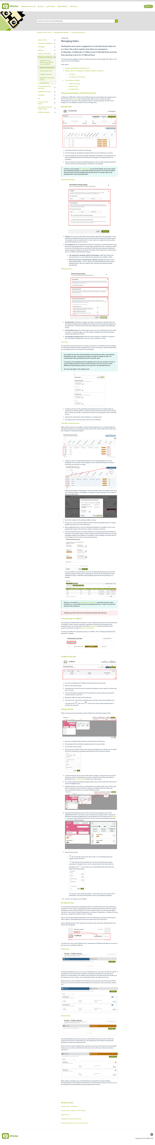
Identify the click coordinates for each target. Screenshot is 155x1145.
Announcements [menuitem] (42, 40)
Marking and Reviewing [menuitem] (44, 53)
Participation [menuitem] (41, 47)
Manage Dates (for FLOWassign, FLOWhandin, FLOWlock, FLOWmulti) (84, 71)
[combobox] (76, 21)
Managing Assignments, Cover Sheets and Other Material (74, 1123)
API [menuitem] (39, 98)
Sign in (149, 6)
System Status (50, 6)
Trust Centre (73, 6)
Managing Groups (65, 1114)
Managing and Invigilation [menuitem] (45, 57)
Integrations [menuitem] (41, 95)
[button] (55, 40)
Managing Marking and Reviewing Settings (71, 1119)
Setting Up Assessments (78, 32)
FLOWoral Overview (74, 84)
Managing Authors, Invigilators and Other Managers (73, 1110)
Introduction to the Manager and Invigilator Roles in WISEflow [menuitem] (46, 62)
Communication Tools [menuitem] (46, 71)
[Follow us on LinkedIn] (151, 1134)
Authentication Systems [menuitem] (44, 91)
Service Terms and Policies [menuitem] (43, 102)
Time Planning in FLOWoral (72, 80)
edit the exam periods (87, 628)
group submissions (84, 169)
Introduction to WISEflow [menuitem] (45, 43)
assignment (94, 626)
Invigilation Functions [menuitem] (46, 74)
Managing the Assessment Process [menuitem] (47, 78)
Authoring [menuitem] (40, 50)
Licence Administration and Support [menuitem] (44, 87)
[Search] (116, 21)
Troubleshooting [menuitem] (44, 83)
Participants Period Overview (77, 77)
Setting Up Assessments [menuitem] (47, 67)
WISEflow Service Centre (44, 32)
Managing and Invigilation (61, 32)
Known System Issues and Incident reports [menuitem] (45, 108)
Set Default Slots (74, 89)
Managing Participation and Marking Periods (77, 68)
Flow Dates (72, 74)
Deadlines (75, 99)
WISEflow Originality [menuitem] (43, 112)
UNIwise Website (62, 6)
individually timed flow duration (87, 602)
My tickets (41, 6)
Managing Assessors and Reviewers (69, 1106)
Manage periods (73, 86)
